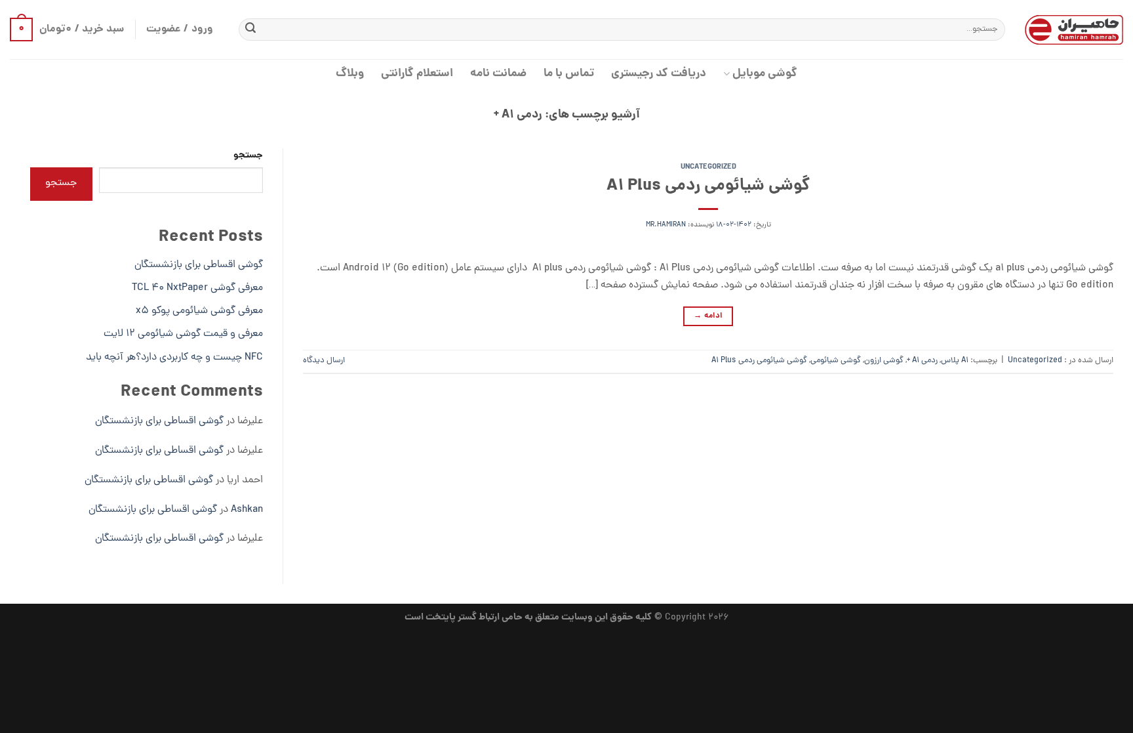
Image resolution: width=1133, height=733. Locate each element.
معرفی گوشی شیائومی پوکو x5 (199, 311)
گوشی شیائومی (835, 360)
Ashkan (247, 510)
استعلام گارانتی (417, 74)
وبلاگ (350, 74)
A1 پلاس (954, 360)
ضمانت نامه (498, 74)
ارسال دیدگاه (324, 360)
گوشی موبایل (764, 74)
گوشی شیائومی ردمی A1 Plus (708, 186)
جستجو (248, 155)
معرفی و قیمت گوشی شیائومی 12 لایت (183, 335)
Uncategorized (708, 167)
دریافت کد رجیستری (658, 74)
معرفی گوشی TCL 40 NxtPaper (197, 288)
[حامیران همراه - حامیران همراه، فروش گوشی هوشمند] (1074, 30)
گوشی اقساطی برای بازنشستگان (198, 265)
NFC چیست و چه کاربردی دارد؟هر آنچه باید (174, 358)
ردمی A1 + (922, 360)
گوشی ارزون (884, 360)
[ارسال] (250, 29)
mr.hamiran (666, 224)
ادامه (708, 316)
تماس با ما (569, 74)
